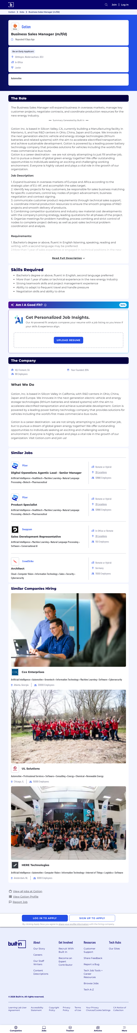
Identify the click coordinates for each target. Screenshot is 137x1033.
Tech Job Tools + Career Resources (93, 974)
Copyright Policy (54, 1008)
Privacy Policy (66, 1008)
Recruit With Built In (66, 950)
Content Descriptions (40, 972)
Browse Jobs (91, 983)
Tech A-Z (89, 989)
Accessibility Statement (37, 1008)
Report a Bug (91, 964)
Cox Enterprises (33, 672)
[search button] (106, 5)
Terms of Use (78, 1008)
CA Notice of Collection (119, 1008)
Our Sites (114, 948)
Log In (125, 4)
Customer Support (89, 950)
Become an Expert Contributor (66, 961)
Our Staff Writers (38, 962)
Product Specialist (24, 504)
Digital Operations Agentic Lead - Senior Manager (46, 472)
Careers (37, 954)
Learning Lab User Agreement (17, 1008)
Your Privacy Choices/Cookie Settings (98, 1008)
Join (114, 4)
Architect (17, 568)
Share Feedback (93, 958)
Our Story (39, 948)
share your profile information (74, 924)
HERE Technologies (35, 865)
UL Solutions (31, 768)
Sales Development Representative (36, 536)
